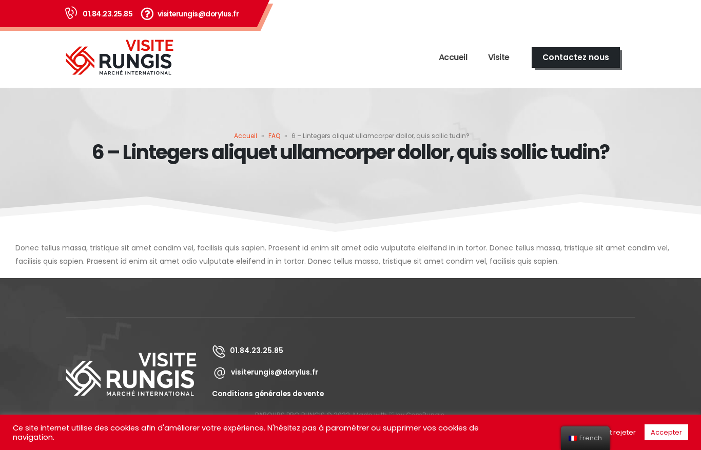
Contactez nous (575, 57)
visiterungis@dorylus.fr (198, 14)
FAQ (274, 135)
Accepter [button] (666, 432)
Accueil (453, 57)
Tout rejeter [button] (616, 432)
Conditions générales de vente (268, 393)
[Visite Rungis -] (119, 57)
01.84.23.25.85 (107, 14)
